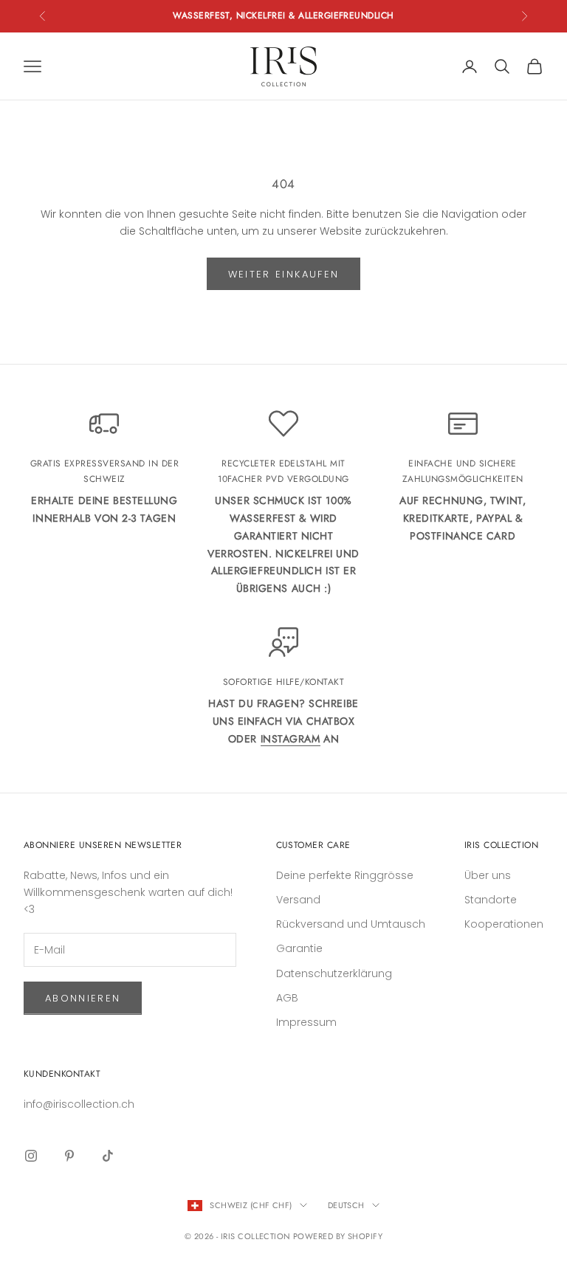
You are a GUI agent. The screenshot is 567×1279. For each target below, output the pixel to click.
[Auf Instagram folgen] (31, 1155)
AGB (287, 997)
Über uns (487, 875)
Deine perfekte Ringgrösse (344, 875)
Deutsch (346, 1205)
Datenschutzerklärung (334, 973)
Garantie (299, 948)
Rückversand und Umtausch (350, 924)
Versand (298, 899)
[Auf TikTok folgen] (107, 1155)
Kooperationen (503, 924)
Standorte (490, 899)
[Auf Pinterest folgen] (69, 1155)
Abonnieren (82, 998)
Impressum (306, 1022)
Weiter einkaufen (283, 274)
